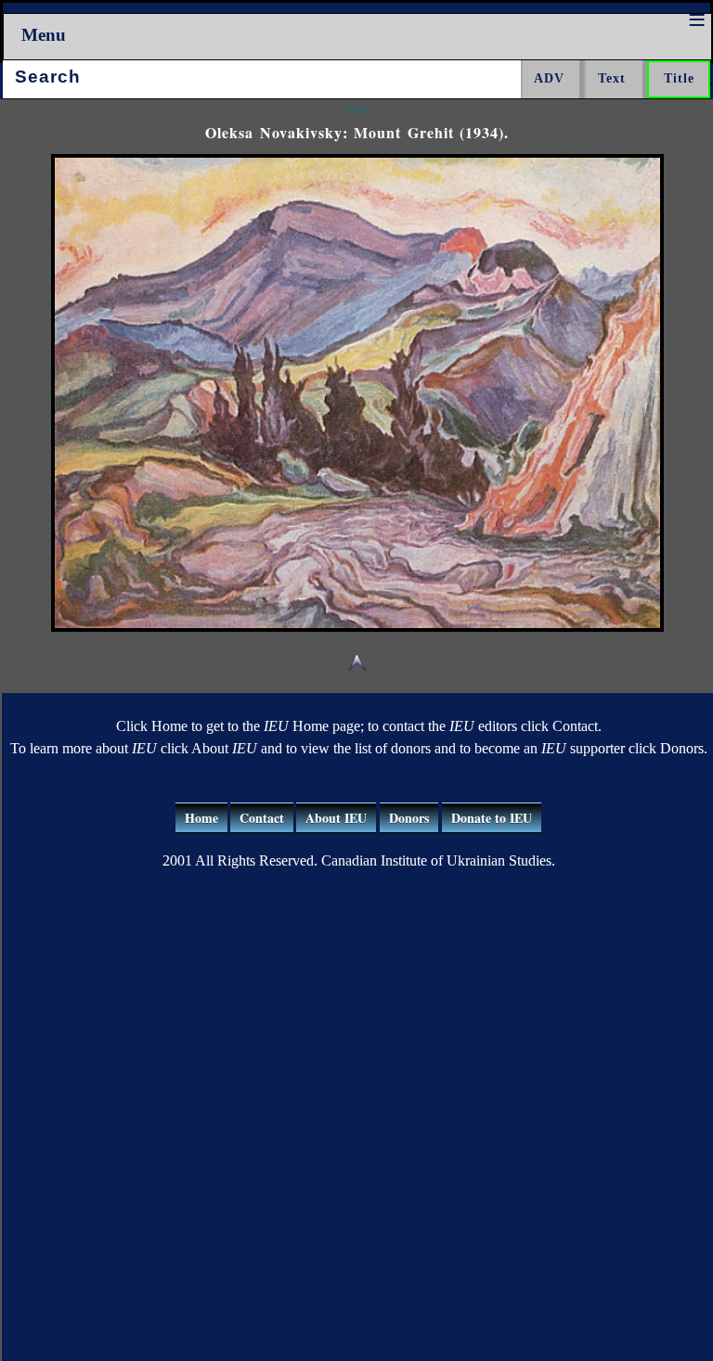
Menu (43, 35)
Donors (409, 818)
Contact (262, 818)
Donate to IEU (491, 818)
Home (201, 818)
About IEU (336, 818)
